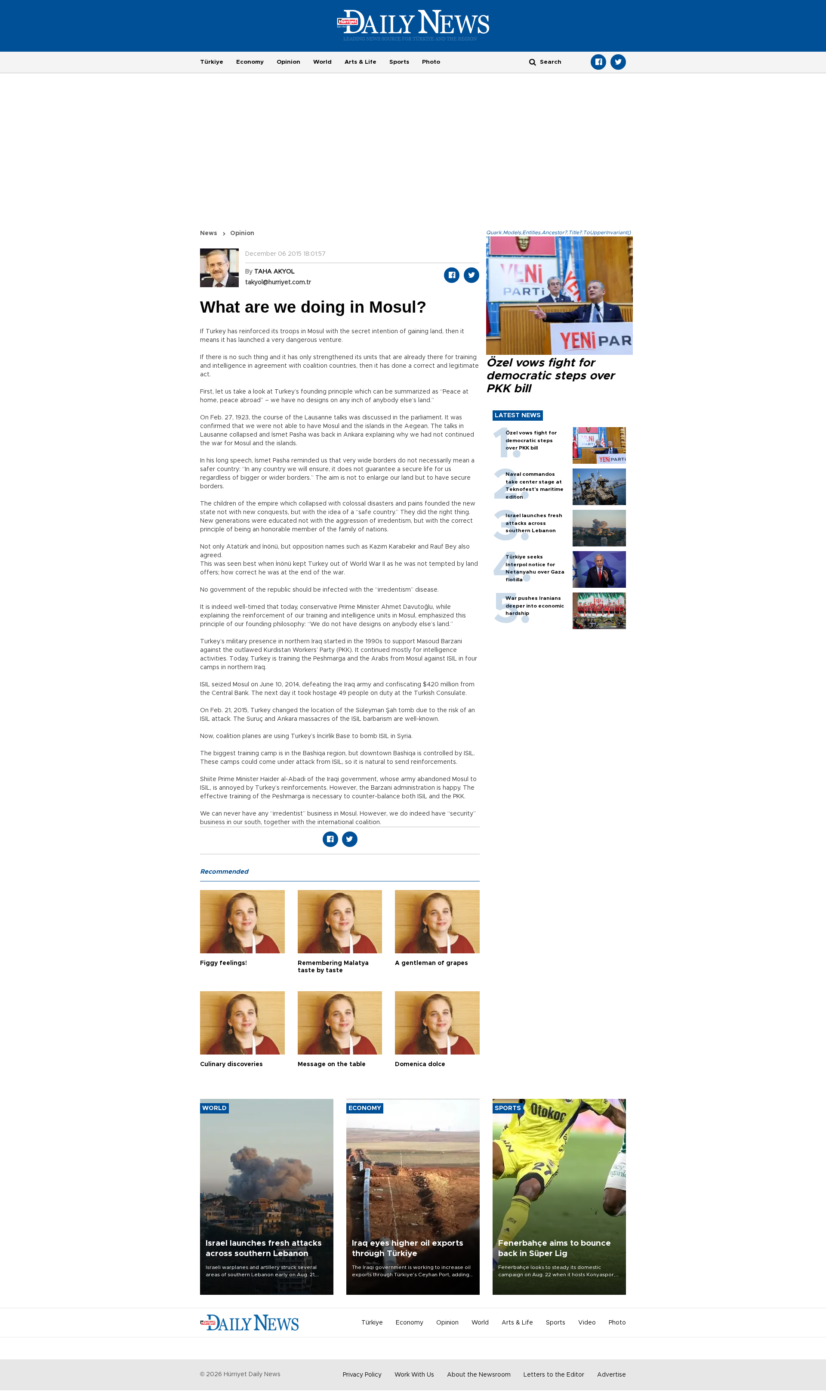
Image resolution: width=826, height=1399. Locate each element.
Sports (399, 62)
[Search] (532, 61)
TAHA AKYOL (274, 272)
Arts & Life (360, 62)
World (322, 62)
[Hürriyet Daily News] (413, 25)
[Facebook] (598, 62)
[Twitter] (618, 62)
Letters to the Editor (554, 1375)
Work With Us (414, 1375)
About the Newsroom (479, 1375)
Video (587, 1323)
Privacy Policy (362, 1375)
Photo (431, 62)
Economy (250, 62)
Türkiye (211, 62)
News (208, 233)
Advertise (611, 1375)
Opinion (288, 62)
